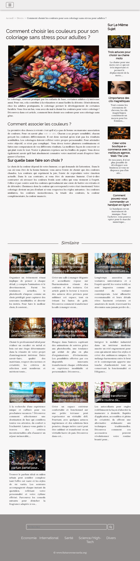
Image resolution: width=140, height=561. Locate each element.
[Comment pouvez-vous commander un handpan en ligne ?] (119, 185)
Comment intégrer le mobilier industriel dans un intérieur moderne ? (112, 335)
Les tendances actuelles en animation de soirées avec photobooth (70, 335)
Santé (69, 538)
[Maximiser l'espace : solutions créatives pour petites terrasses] (70, 392)
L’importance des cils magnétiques (119, 99)
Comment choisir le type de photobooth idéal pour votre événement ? (27, 271)
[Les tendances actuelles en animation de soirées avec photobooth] (70, 327)
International (49, 538)
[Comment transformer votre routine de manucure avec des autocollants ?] (113, 392)
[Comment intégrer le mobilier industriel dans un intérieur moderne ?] (113, 327)
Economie (29, 538)
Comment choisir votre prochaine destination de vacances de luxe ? (26, 400)
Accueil (9, 18)
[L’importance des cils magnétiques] (119, 87)
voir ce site (50, 133)
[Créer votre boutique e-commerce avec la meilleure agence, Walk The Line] (119, 133)
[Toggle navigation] (10, 5)
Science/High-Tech (90, 540)
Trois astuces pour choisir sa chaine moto (119, 55)
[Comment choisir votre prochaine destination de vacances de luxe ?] (27, 392)
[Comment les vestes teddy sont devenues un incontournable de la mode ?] (113, 263)
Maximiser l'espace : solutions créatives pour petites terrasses (70, 400)
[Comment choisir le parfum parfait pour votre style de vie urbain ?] (27, 460)
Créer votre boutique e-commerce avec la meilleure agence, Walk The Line (119, 149)
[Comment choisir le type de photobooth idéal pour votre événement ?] (27, 263)
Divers (20, 18)
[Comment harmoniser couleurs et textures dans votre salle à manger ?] (70, 263)
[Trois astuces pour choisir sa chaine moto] (119, 41)
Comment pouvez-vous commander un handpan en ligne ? (119, 200)
